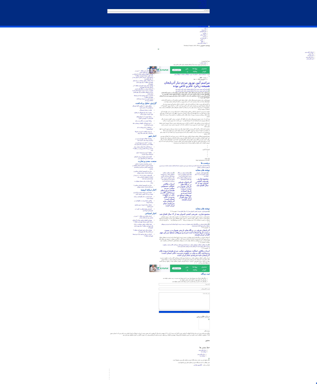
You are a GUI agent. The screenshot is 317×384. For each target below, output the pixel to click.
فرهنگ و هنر (203, 34)
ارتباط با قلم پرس (202, 0)
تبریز (191, 74)
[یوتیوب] (107, 377)
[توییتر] (107, 370)
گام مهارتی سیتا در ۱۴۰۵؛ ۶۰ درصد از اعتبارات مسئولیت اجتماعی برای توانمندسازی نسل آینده (143, 177)
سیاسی (204, 33)
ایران (190, 165)
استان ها (195, 74)
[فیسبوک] (107, 369)
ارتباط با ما (203, 351)
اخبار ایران (199, 165)
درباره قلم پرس (202, 5)
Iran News (207, 165)
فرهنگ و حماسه (185, 74)
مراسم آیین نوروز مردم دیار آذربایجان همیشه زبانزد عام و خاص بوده (187, 84)
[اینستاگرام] (107, 372)
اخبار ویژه (204, 30)
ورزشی (204, 36)
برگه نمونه (203, 2)
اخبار (203, 165)
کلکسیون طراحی (198, 365)
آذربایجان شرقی (202, 74)
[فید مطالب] (107, 379)
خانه (205, 28)
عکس (201, 39)
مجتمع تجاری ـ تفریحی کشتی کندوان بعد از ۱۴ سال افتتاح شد (201, 182)
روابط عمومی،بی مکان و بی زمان (143, 120)
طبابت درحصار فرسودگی (146, 110)
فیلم (202, 41)
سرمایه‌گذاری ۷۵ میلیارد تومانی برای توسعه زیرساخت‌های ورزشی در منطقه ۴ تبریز (143, 148)
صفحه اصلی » (202, 62)
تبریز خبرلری (182, 165)
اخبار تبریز (194, 165)
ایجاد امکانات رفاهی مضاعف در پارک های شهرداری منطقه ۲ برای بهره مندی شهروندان (143, 82)
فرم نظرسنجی (202, 7)
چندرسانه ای (203, 4)
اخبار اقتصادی (203, 31)
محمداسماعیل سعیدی (174, 165)
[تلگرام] (107, 374)
